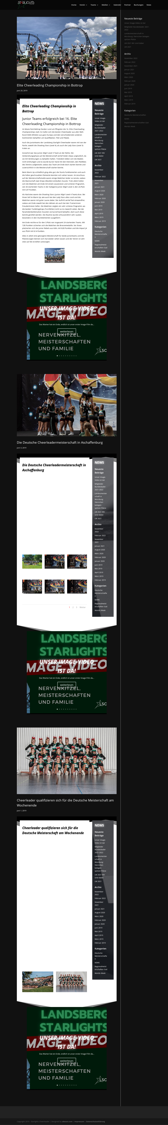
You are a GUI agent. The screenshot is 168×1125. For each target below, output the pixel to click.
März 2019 (99, 217)
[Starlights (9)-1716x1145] (54, 568)
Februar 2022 (100, 176)
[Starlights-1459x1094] (32, 568)
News (149, 5)
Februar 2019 (100, 221)
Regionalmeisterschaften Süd (136, 122)
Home (73, 5)
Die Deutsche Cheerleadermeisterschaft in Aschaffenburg (60, 442)
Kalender (117, 5)
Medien (105, 5)
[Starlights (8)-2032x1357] (77, 568)
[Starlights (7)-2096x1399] (32, 593)
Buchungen (138, 5)
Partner (127, 5)
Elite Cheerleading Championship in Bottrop (50, 85)
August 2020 (100, 191)
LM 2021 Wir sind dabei (134, 43)
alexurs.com (67, 1121)
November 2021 (130, 66)
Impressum (79, 1121)
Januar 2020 (100, 202)
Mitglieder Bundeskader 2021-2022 (100, 128)
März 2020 (99, 194)
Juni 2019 (98, 206)
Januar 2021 (100, 187)
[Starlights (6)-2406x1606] (54, 593)
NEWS (97, 241)
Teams (93, 5)
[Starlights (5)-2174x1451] (77, 593)
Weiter (83, 607)
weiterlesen (66, 331)
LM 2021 (98, 159)
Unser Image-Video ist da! (134, 23)
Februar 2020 (100, 198)
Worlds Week (100, 251)
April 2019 (99, 213)
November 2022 (130, 58)
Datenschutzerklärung (95, 1121)
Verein (82, 5)
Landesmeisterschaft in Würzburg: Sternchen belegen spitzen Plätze (136, 36)
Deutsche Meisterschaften (101, 234)
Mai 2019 (98, 209)
